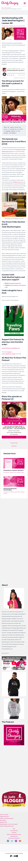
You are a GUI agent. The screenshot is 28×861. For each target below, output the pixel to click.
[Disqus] (14, 517)
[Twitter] (12, 841)
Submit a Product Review (6, 818)
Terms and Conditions (14, 838)
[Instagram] (16, 841)
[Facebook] (8, 841)
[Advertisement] (12, 767)
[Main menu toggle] (25, 3)
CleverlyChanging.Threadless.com (11, 348)
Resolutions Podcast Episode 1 (14, 470)
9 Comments (6, 472)
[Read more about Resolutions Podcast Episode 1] (14, 463)
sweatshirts (8, 353)
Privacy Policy (14, 830)
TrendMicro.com (16, 182)
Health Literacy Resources (7, 826)
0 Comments (5, 26)
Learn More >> (5, 653)
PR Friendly (3, 820)
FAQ (14, 828)
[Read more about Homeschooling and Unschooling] (14, 481)
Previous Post (14, 443)
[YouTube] (20, 841)
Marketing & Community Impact (9, 824)
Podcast (12, 472)
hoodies (9, 352)
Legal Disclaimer (4, 816)
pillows (14, 353)
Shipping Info (14, 836)
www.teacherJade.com (15, 283)
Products (14, 832)
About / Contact (4, 814)
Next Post (14, 446)
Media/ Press (3, 822)
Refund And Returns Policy (14, 834)
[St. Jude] (14, 799)
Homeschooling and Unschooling (10, 489)
